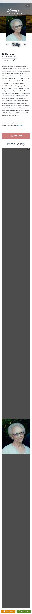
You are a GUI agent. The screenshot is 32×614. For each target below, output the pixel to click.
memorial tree (21, 123)
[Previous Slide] (3, 436)
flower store (19, 125)
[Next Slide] (28, 436)
